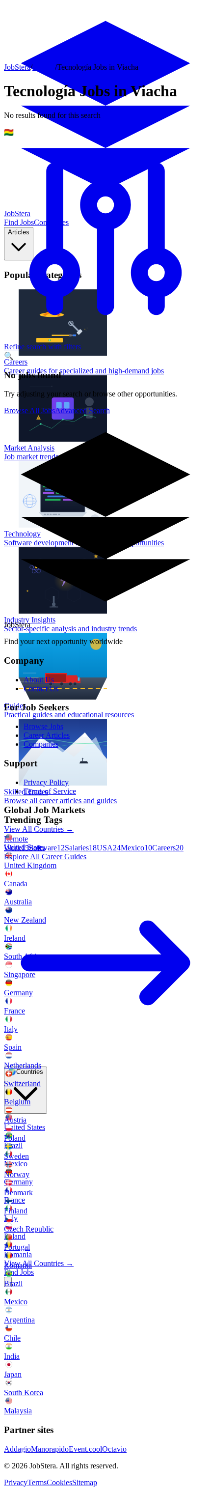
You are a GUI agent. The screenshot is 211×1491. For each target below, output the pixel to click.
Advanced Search (82, 410)
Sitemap (84, 1482)
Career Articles (47, 735)
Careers (168, 848)
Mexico (136, 848)
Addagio (17, 1449)
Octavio (114, 1449)
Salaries (81, 848)
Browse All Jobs (29, 410)
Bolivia (43, 67)
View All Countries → (39, 1263)
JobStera (17, 67)
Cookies (59, 1482)
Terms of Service (50, 791)
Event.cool (85, 1449)
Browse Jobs (43, 726)
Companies (41, 744)
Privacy (15, 1482)
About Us (39, 679)
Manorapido (50, 1449)
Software (47, 848)
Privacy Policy (46, 782)
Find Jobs (19, 1272)
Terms (37, 1482)
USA (109, 848)
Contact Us (41, 688)
